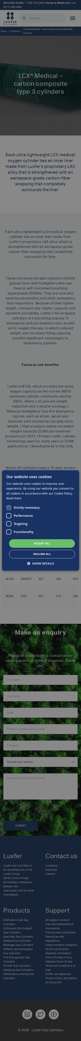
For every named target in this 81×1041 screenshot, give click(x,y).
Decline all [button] (42, 554)
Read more (13, 498)
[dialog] (40, 520)
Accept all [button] (42, 543)
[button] (40, 564)
